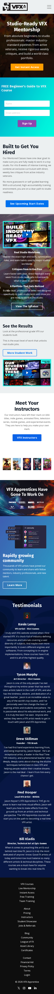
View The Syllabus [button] (27, 306)
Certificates (27, 950)
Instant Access (27, 892)
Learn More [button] (14, 585)
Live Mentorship (27, 888)
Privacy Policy (27, 966)
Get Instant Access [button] (27, 67)
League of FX (27, 941)
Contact (27, 957)
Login (27, 974)
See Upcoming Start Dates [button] (27, 203)
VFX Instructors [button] (27, 437)
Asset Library (27, 946)
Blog (27, 933)
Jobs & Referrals (27, 925)
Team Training (27, 901)
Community (27, 937)
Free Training (27, 896)
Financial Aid (27, 962)
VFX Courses (27, 884)
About (27, 908)
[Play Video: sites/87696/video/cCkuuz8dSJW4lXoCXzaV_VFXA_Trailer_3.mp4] (27, 235)
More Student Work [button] (19, 352)
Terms (27, 970)
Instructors (27, 917)
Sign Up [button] (27, 123)
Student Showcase (27, 921)
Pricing (27, 912)
